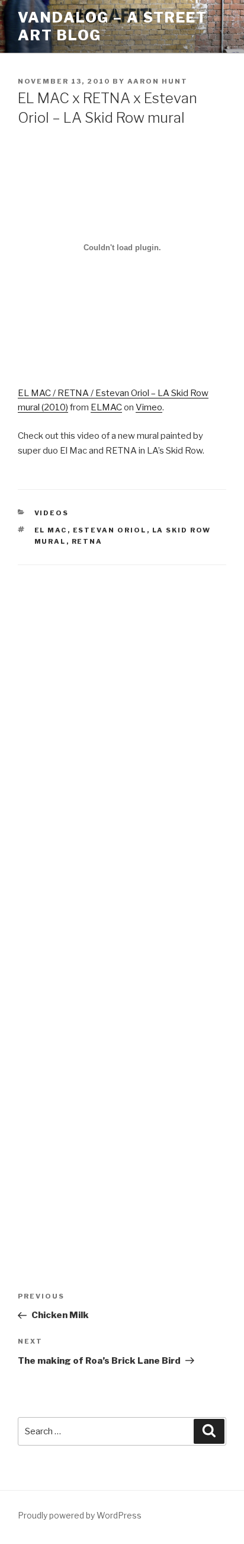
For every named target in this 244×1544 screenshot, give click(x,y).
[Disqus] (122, 731)
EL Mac (51, 530)
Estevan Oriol (110, 530)
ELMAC (106, 407)
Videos (51, 513)
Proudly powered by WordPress (80, 1515)
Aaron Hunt (157, 81)
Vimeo (149, 407)
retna (87, 541)
